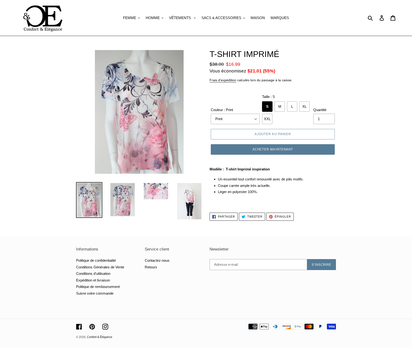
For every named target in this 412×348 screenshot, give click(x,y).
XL (304, 106)
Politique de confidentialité (96, 260)
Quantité (319, 110)
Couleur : (222, 110)
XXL (267, 119)
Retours (151, 267)
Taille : (268, 97)
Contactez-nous (157, 260)
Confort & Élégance (99, 337)
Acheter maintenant (272, 149)
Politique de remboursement (98, 287)
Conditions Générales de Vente (100, 267)
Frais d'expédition (223, 80)
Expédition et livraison (93, 280)
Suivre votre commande (94, 293)
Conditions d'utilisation (93, 273)
